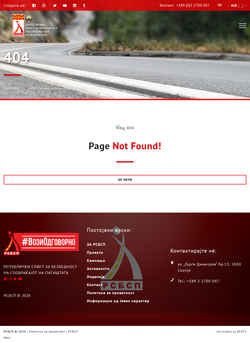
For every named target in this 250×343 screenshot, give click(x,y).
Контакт (95, 284)
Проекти (95, 252)
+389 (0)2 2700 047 (192, 5)
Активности (98, 268)
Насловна (12, 87)
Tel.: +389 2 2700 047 (198, 281)
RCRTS (241, 331)
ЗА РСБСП (96, 244)
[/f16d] (44, 5)
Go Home (125, 180)
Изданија (96, 276)
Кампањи (96, 260)
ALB (234, 5)
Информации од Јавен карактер (118, 300)
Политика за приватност (111, 292)
